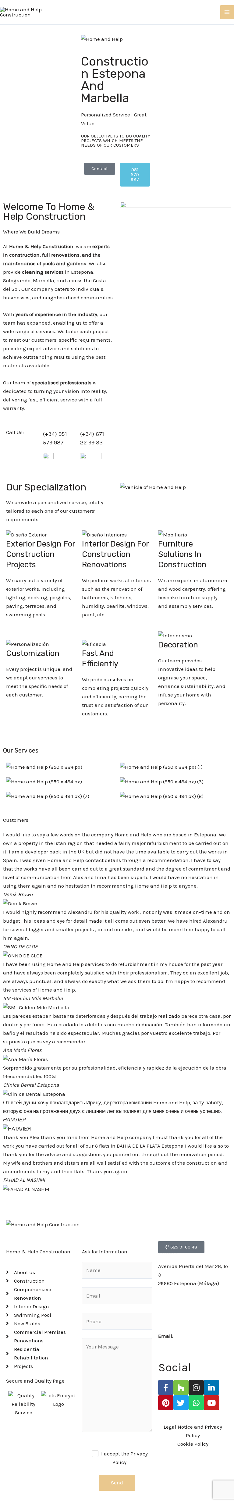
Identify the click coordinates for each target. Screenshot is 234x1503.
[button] (117, 1197)
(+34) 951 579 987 (178, 1301)
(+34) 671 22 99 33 (179, 1318)
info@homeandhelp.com (204, 1336)
